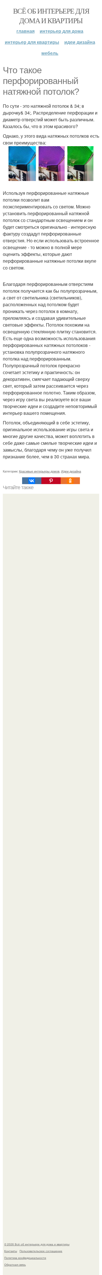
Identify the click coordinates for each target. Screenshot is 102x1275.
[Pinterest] (51, 480)
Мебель (49, 53)
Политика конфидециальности (25, 1258)
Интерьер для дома (61, 31)
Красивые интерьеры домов (39, 471)
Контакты (10, 1251)
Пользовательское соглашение (41, 1251)
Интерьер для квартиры (32, 42)
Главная (25, 31)
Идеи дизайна (79, 42)
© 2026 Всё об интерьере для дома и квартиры (36, 1244)
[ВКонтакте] (31, 480)
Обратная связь (15, 1265)
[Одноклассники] (70, 480)
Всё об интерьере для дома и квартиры (51, 15)
